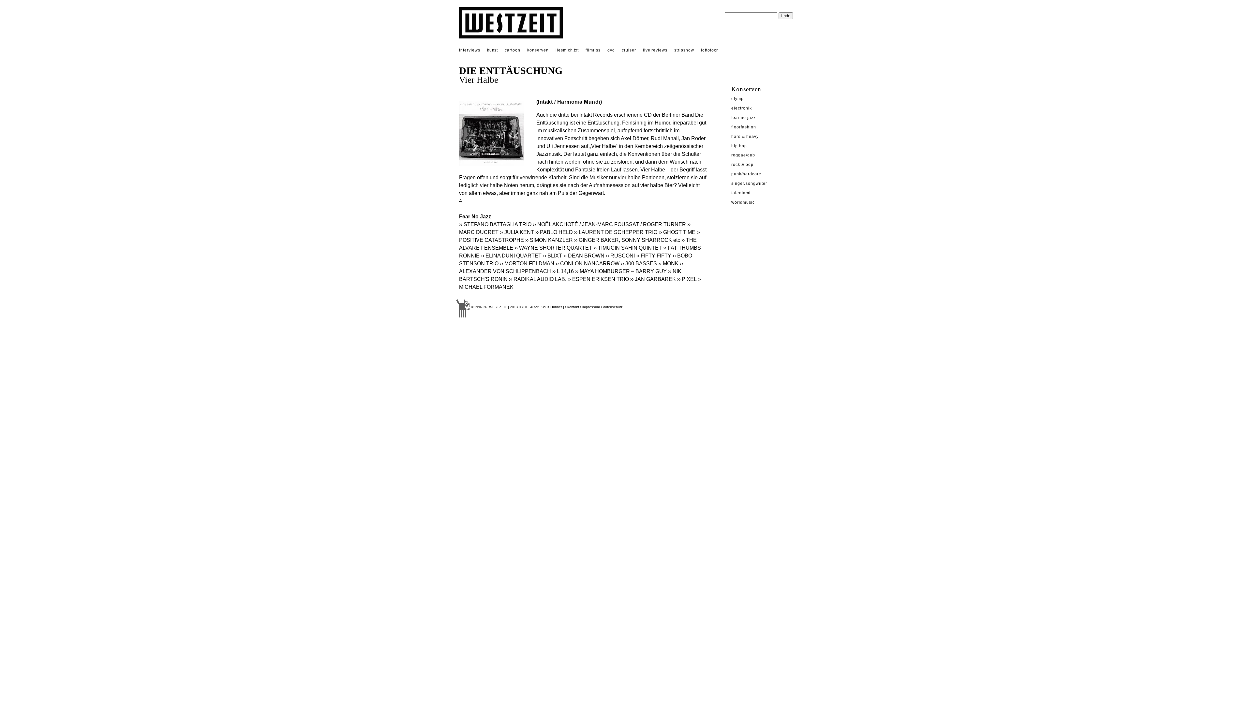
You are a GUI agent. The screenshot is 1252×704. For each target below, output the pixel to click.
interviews (469, 50)
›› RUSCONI (620, 255)
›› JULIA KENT (517, 232)
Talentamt (741, 193)
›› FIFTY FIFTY (653, 255)
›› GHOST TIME (677, 232)
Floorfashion (743, 127)
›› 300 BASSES (639, 263)
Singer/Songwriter (749, 183)
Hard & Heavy (745, 137)
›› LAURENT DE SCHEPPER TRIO (615, 232)
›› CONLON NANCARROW (587, 263)
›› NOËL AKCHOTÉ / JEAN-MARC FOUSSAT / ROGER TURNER (609, 224)
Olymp (737, 99)
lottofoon (710, 50)
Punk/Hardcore (746, 174)
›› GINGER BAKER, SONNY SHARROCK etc (627, 240)
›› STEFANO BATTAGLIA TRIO (495, 224)
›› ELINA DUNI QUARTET (511, 255)
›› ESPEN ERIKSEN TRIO (598, 279)
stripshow (684, 50)
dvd (611, 50)
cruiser (629, 50)
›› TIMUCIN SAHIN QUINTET (627, 248)
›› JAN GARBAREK (653, 279)
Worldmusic (743, 202)
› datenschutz (612, 307)
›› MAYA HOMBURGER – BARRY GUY (621, 271)
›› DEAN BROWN (583, 255)
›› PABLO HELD (554, 232)
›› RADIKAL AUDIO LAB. (537, 279)
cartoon (512, 50)
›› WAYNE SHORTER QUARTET (553, 248)
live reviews (655, 50)
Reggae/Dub (743, 155)
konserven (538, 50)
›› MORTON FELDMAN (527, 263)
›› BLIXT (552, 255)
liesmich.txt (567, 50)
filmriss (593, 50)
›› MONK (668, 263)
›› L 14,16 (563, 271)
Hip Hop (739, 146)
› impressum (590, 307)
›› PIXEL (686, 279)
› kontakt (572, 307)
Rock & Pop (742, 165)
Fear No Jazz (743, 118)
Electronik (741, 108)
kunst (492, 50)
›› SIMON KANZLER (549, 240)
